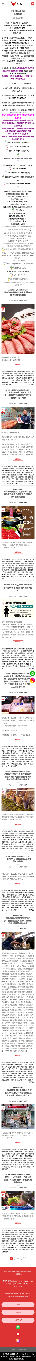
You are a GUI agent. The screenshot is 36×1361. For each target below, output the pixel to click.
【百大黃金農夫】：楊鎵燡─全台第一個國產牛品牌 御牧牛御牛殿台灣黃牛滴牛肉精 (18, 395)
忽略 (25, 1359)
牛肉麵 (8, 572)
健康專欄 (10, 290)
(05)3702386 (18, 1286)
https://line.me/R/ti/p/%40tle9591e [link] (18, 271)
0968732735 (18, 1281)
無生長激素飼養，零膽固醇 (25, 570)
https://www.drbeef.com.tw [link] (24, 264)
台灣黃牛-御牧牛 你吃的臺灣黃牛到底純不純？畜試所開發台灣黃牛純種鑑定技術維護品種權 (18, 777)
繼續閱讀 (18, 364)
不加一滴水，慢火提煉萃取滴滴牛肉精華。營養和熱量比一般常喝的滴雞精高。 (18, 561)
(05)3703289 (17, 1284)
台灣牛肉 (21, 470)
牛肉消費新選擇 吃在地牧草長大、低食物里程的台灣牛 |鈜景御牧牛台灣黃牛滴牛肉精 (18, 920)
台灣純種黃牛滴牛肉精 (22, 142)
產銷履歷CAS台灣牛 (25, 390)
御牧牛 (12, 373)
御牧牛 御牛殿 (23, 300)
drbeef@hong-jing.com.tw (19, 1296)
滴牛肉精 (5, 1243)
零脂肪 (16, 766)
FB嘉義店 (18, 1304)
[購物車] (32, 3)
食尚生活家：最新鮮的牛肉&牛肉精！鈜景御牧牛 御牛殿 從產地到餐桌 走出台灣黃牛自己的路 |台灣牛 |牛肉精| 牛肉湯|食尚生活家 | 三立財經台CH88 (18, 681)
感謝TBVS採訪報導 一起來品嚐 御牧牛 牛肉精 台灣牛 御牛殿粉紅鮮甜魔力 (18, 1179)
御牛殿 (10, 472)
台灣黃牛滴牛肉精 (20, 563)
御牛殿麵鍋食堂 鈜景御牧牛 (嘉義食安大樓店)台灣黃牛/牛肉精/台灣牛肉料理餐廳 (18, 494)
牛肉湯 (3, 572)
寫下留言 (31, 384)
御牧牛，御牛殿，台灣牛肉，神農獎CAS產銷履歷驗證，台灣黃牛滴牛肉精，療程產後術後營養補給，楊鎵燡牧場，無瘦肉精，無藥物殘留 (18, 376)
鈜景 (11, 574)
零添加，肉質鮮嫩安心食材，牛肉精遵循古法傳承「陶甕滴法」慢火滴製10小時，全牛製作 (18, 382)
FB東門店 (18, 1312)
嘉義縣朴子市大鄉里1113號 (18, 1293)
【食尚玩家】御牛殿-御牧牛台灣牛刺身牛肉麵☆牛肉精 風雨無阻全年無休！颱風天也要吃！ (18, 1093)
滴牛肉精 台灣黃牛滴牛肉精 (20, 290)
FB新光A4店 (18, 1320)
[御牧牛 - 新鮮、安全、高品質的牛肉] (18, 3)
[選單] (3, 3)
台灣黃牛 (7, 373)
